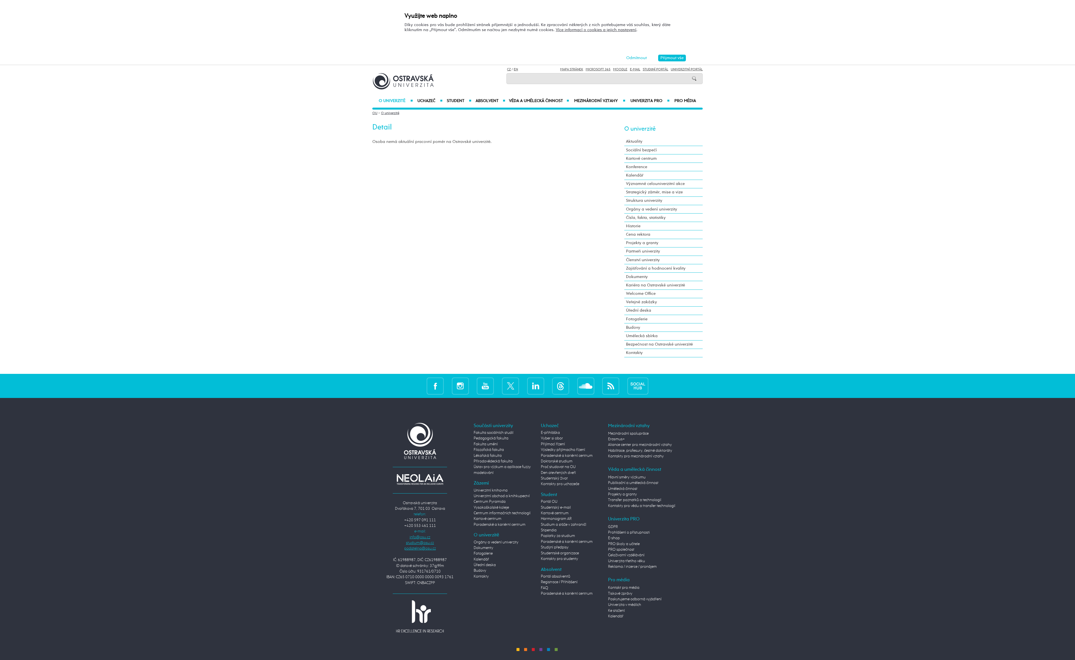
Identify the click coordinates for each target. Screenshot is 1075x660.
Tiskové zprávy (620, 594)
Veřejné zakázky (641, 302)
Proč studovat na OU (558, 467)
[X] (510, 385)
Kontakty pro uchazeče (560, 484)
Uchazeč (429, 101)
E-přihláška (550, 433)
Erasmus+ (616, 439)
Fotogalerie (637, 319)
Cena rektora (638, 234)
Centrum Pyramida (490, 502)
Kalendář (634, 175)
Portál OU (549, 502)
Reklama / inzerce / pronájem (632, 567)
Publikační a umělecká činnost (633, 483)
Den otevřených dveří (558, 473)
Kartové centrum (641, 158)
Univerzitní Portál (687, 69)
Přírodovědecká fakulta (493, 461)
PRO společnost (621, 550)
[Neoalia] (420, 479)
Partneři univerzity (643, 251)
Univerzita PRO (650, 101)
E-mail (635, 69)
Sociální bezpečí (641, 150)
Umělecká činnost (622, 489)
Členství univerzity (643, 260)
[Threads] (560, 385)
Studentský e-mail (556, 508)
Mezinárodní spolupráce (628, 434)
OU (374, 113)
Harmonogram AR (556, 519)
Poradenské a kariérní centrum (499, 525)
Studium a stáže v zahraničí (563, 525)
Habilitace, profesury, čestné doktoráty (640, 451)
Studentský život (554, 478)
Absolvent (490, 101)
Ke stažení (616, 611)
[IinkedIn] (535, 385)
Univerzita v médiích (624, 605)
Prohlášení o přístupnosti (629, 532)
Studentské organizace (560, 553)
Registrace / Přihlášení (559, 582)
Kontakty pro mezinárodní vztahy (636, 456)
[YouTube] (485, 385)
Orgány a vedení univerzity (651, 209)
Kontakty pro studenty (559, 559)
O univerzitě (396, 101)
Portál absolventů (555, 576)
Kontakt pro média (623, 588)
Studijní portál (655, 69)
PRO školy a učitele (624, 544)
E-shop (614, 538)
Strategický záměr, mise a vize (654, 192)
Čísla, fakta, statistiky (646, 218)
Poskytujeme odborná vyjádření (635, 599)
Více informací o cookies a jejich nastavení (596, 30)
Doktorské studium (556, 461)
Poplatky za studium (558, 536)
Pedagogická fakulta (491, 438)
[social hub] (637, 385)
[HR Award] (420, 616)
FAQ (544, 588)
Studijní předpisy (555, 547)
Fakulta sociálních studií (493, 433)
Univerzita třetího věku (626, 561)
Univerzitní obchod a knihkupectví (502, 496)
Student (459, 101)
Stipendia (549, 530)
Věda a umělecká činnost (539, 101)
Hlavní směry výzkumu (627, 477)
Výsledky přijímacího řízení (563, 450)
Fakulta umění (486, 444)
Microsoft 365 (598, 69)
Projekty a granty (642, 243)
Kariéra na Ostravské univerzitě (655, 285)
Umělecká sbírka (642, 336)
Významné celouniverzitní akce (655, 184)
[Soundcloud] (585, 385)
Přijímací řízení (553, 444)
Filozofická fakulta (489, 450)
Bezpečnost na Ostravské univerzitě (659, 344)
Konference (636, 167)
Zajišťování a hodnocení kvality (656, 268)
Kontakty (634, 353)
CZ (509, 69)
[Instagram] (460, 385)
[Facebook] (435, 385)
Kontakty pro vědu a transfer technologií (641, 506)
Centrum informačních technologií (502, 513)
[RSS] (610, 385)
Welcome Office (641, 293)
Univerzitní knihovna (491, 490)
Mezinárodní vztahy (599, 101)
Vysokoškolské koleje (491, 508)
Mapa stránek (571, 69)
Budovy (633, 327)
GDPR (613, 527)
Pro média (685, 101)
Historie (633, 226)
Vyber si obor (552, 438)
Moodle (620, 69)
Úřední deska (638, 310)
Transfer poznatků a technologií (634, 500)
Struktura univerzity (644, 200)
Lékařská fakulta (488, 456)
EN (516, 69)
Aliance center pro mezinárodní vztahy (640, 445)
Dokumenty (637, 277)
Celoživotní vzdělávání (626, 555)
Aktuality (634, 141)
